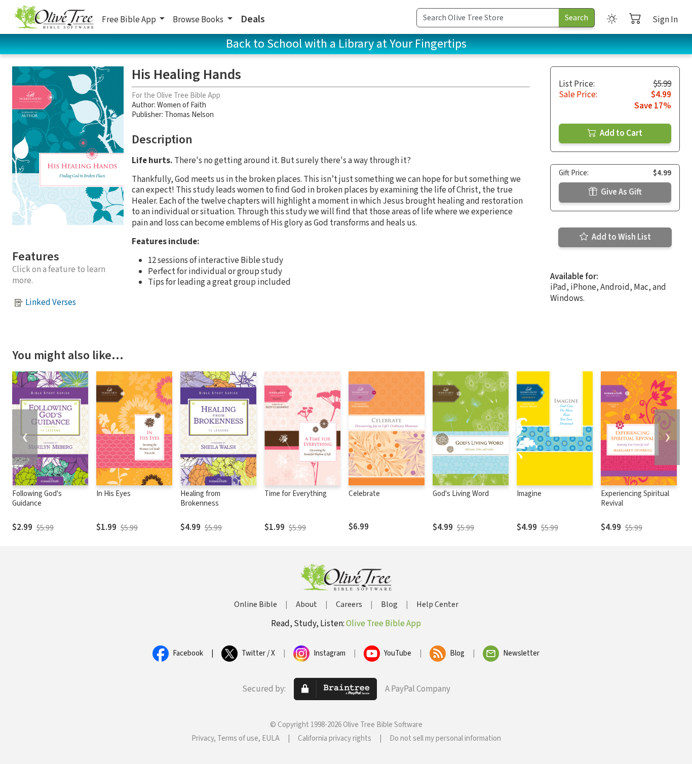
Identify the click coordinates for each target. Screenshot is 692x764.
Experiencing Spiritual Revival (635, 498)
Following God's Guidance (37, 498)
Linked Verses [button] (50, 302)
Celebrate (364, 493)
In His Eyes (113, 493)
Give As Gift (620, 192)
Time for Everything (295, 493)
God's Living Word (461, 493)
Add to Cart (620, 133)
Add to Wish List (620, 237)
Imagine (529, 493)
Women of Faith (181, 105)
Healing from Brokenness (200, 498)
